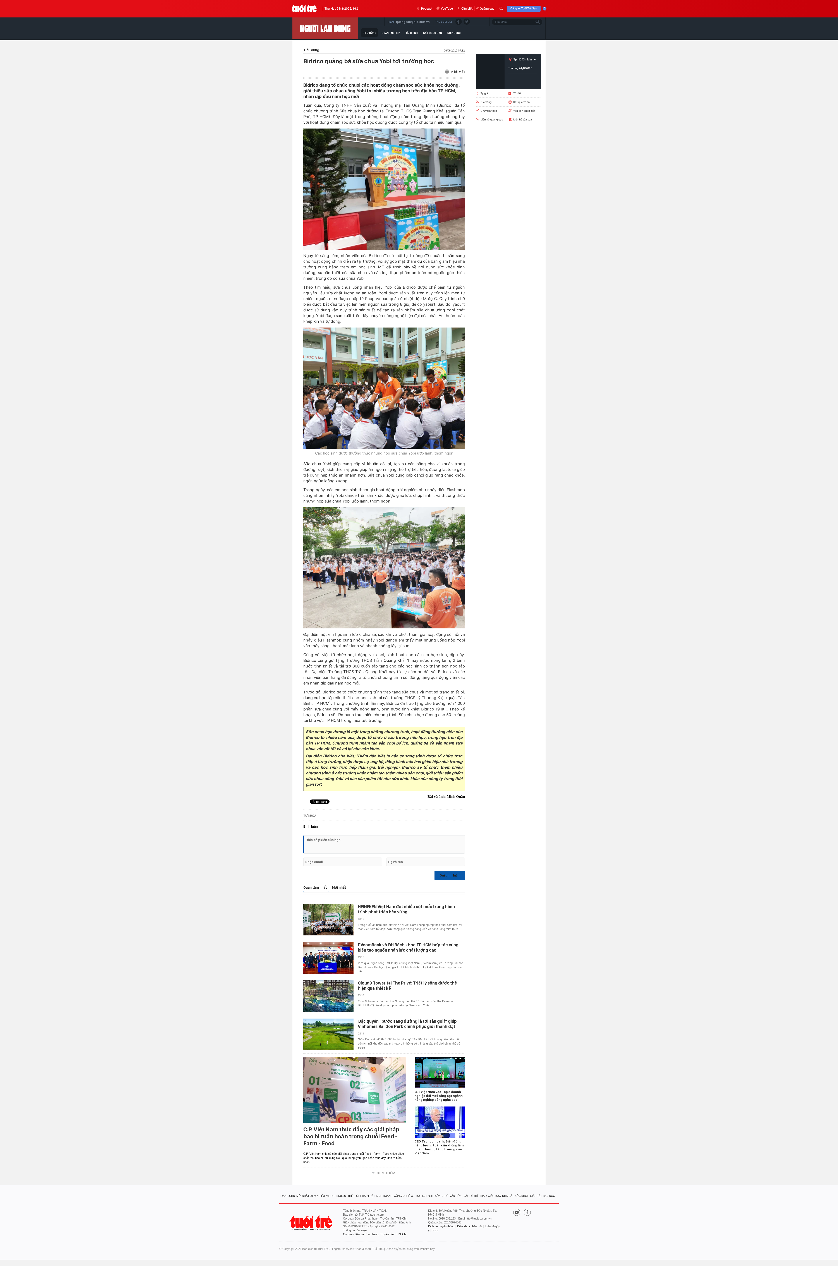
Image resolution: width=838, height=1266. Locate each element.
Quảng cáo (487, 8)
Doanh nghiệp (391, 32)
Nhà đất (508, 1195)
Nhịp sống (454, 32)
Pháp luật (367, 1195)
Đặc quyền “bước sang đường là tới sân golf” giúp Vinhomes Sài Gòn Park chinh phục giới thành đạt (407, 1024)
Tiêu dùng (369, 32)
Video (330, 1195)
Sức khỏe (522, 1195)
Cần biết (467, 8)
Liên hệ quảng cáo (492, 119)
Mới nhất (339, 887)
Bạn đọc (549, 1195)
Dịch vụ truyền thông (441, 1226)
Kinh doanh (384, 1195)
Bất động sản (432, 32)
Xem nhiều (317, 1195)
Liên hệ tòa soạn (523, 119)
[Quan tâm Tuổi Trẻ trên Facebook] (527, 1213)
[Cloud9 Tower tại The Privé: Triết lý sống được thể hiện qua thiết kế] (328, 996)
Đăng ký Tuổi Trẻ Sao (523, 8)
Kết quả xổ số (521, 102)
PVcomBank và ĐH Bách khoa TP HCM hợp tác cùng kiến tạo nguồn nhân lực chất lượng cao (408, 947)
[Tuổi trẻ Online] (311, 1222)
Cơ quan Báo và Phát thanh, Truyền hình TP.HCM (375, 1234)
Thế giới (353, 1195)
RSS (435, 1230)
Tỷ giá (484, 93)
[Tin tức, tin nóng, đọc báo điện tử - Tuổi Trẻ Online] (304, 8)
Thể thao (480, 1195)
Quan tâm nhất (315, 887)
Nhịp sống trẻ (438, 1195)
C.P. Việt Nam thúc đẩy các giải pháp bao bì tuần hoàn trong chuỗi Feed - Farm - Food (351, 1136)
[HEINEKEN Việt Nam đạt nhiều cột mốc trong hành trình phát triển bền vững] (328, 919)
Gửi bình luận (450, 875)
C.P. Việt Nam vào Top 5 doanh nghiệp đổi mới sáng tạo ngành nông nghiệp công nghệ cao (439, 1096)
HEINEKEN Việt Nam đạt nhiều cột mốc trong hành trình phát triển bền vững (406, 909)
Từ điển (517, 93)
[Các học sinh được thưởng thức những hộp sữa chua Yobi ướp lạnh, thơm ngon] (384, 388)
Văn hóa (455, 1195)
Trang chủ (287, 1195)
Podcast (426, 8)
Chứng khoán (489, 110)
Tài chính (411, 32)
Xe (413, 1195)
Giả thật (536, 1195)
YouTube (447, 8)
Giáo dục (494, 1195)
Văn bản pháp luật (524, 110)
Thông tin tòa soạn (355, 1230)
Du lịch (421, 1195)
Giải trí (467, 1195)
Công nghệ (402, 1195)
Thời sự (340, 1195)
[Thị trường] (325, 28)
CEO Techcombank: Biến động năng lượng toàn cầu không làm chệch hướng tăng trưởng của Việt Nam (439, 1147)
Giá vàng (486, 102)
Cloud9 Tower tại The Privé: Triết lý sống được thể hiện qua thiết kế (407, 985)
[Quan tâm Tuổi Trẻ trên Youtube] (516, 1213)
